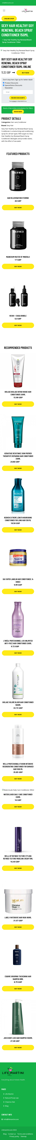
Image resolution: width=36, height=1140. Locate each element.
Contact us (12, 1134)
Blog (6, 1106)
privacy (14, 101)
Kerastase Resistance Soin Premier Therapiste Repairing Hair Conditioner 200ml (18, 456)
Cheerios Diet (10, 1102)
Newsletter (9, 88)
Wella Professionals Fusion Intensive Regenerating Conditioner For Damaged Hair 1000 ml (18, 766)
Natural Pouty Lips (12, 1098)
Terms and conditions (25, 1134)
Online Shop (9, 18)
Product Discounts (11, 83)
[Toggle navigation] (4, 10)
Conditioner (22, 122)
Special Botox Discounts (13, 85)
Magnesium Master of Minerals (18, 257)
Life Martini (9, 1094)
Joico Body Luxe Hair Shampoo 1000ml (18, 1038)
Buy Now (25, 73)
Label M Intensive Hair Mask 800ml (18, 917)
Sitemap (23, 1136)
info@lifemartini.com (8, 3)
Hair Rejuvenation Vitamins (18, 198)
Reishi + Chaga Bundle (18, 315)
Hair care (14, 122)
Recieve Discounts (18, 98)
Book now (18, 112)
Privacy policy (14, 1136)
